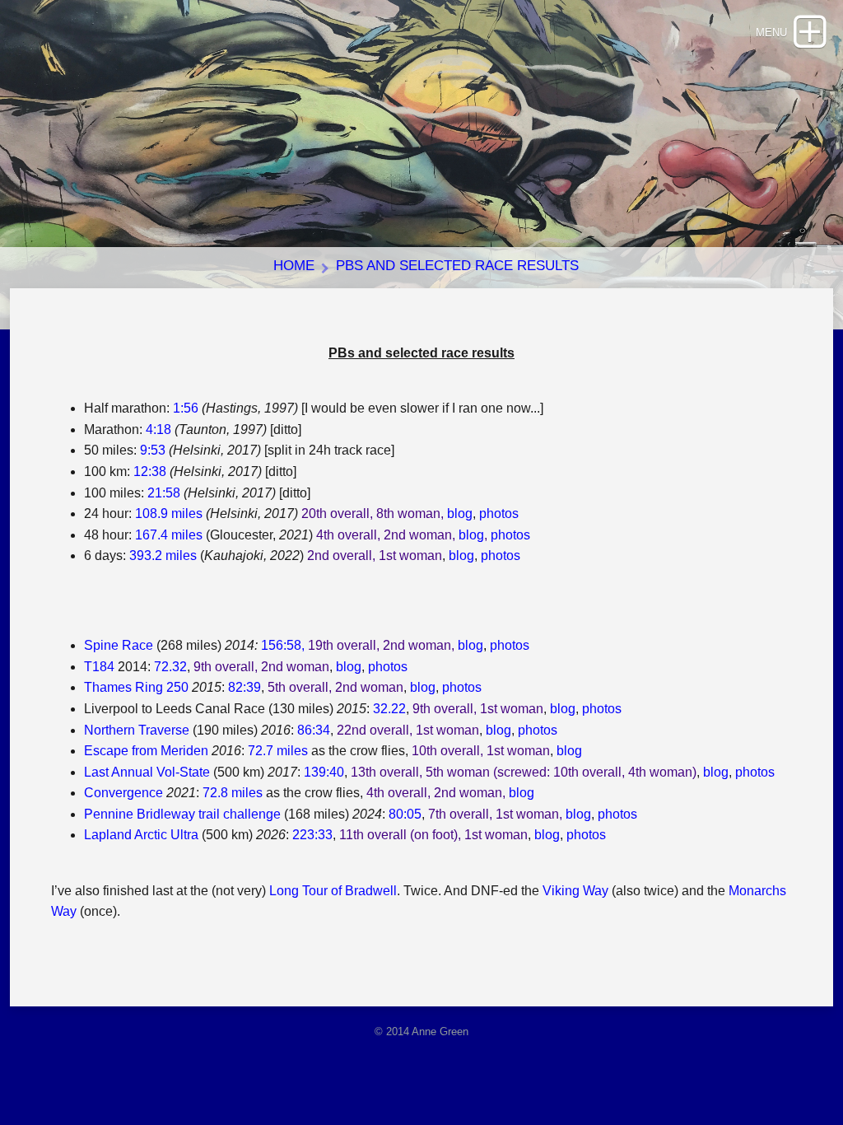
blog (460, 513)
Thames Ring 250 (136, 687)
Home (293, 265)
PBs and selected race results (457, 265)
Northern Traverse (136, 730)
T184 (99, 667)
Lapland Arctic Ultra (141, 835)
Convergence (123, 793)
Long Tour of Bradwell (333, 891)
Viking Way (575, 891)
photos (499, 513)
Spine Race (118, 645)
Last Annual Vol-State (147, 772)
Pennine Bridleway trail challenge (182, 814)
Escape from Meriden (146, 751)
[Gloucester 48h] (489, 535)
